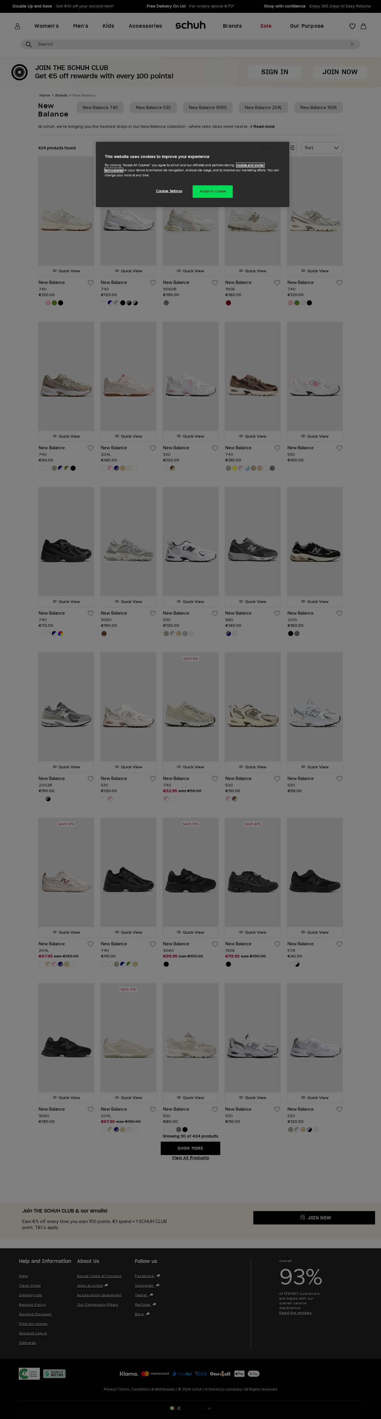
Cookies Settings (169, 191)
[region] (192, 174)
